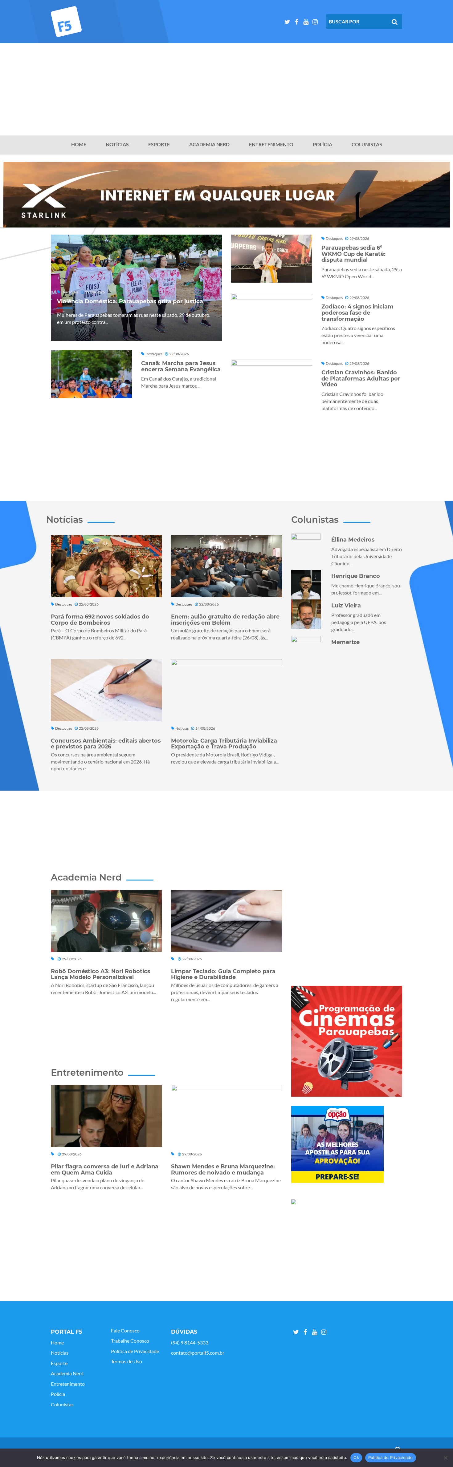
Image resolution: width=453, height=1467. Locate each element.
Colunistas (367, 144)
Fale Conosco (125, 1331)
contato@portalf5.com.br (197, 1353)
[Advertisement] (226, 89)
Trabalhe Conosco (130, 1341)
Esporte (159, 144)
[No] (445, 1458)
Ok (356, 1457)
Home (78, 144)
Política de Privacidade (135, 1351)
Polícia (322, 144)
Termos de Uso (126, 1361)
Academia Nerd (209, 144)
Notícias (117, 144)
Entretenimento (271, 144)
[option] (226, 195)
